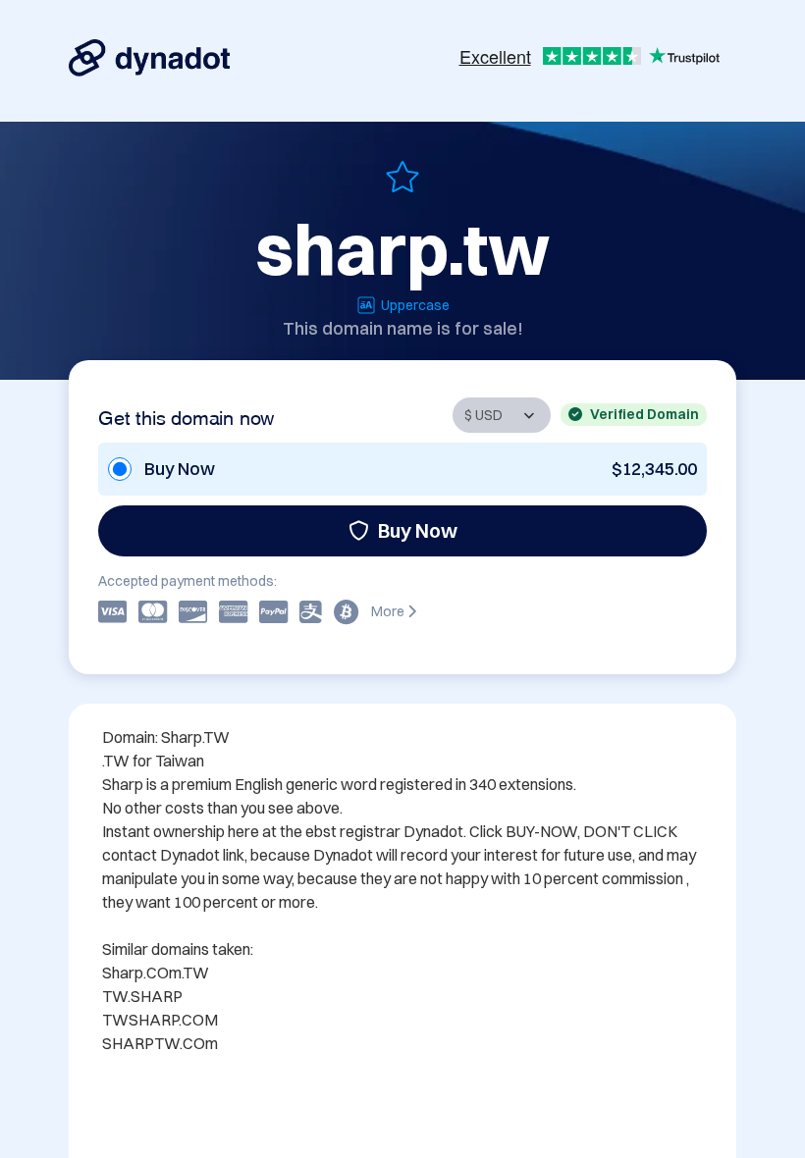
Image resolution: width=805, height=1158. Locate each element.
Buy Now (417, 530)
